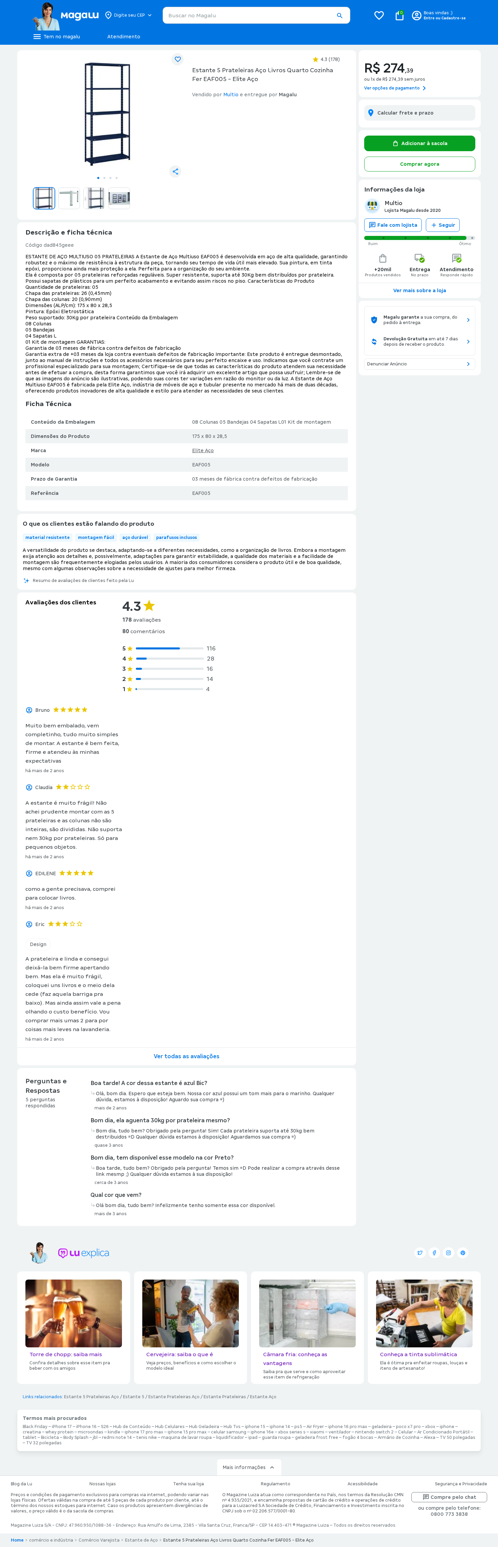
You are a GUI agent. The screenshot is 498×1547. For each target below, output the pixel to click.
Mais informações (244, 1467)
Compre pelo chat (453, 1497)
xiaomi (317, 1432)
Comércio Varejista (99, 1540)
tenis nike (146, 1437)
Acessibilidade (363, 1484)
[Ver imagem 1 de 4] (107, 114)
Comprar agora (419, 164)
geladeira (382, 1426)
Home (17, 1540)
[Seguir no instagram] (448, 1252)
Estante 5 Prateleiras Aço (91, 1396)
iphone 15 (255, 1426)
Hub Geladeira (204, 1426)
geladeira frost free (316, 1437)
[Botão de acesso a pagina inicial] (65, 15)
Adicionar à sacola (424, 143)
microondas (90, 1432)
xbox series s (292, 1432)
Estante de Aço (141, 1540)
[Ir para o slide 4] (117, 178)
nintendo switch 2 (374, 1432)
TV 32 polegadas (44, 1443)
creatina (32, 1432)
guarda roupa (276, 1437)
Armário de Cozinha (398, 1437)
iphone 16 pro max (347, 1426)
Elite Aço (203, 450)
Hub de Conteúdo (132, 1426)
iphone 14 (280, 1426)
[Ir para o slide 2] (104, 178)
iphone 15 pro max (187, 1432)
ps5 (298, 1426)
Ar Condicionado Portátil (443, 1432)
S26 (105, 1426)
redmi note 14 (117, 1437)
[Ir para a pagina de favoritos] (379, 15)
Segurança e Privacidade (461, 1484)
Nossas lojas (102, 1484)
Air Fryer (315, 1426)
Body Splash (75, 1437)
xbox (430, 1426)
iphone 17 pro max (144, 1432)
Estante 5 (133, 1396)
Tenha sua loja (188, 1484)
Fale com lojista (397, 225)
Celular (405, 1432)
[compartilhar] (175, 171)
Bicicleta (50, 1437)
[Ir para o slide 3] (110, 178)
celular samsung (228, 1432)
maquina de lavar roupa (186, 1437)
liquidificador (230, 1437)
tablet (30, 1437)
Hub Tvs (232, 1426)
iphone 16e (262, 1432)
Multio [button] (230, 94)
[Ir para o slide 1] (98, 178)
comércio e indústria (51, 1540)
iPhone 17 (62, 1426)
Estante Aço (263, 1396)
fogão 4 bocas (358, 1437)
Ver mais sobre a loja (419, 290)
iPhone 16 (86, 1426)
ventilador (340, 1432)
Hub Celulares (170, 1426)
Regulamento (275, 1484)
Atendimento (123, 36)
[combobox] (256, 15)
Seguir (447, 225)
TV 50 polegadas (457, 1437)
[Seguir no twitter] (420, 1252)
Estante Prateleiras (225, 1396)
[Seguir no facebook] (434, 1252)
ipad (252, 1437)
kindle (114, 1432)
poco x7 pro (408, 1426)
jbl (95, 1437)
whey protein (59, 1432)
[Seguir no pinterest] (463, 1252)
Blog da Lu (21, 1484)
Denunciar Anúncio (387, 364)
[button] (339, 16)
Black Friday (35, 1426)
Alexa (429, 1437)
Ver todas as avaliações (187, 1056)
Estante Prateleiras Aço (174, 1396)
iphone (447, 1426)
